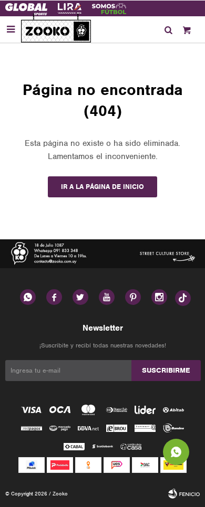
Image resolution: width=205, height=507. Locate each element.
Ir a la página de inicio (102, 186)
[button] (168, 29)
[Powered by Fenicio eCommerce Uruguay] (184, 494)
